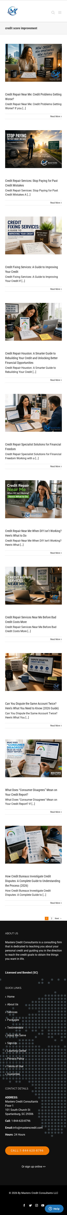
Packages (13, 1020)
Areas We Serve (16, 1035)
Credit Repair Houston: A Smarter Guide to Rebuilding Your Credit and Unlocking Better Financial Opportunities (31, 358)
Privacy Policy (15, 1058)
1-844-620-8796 (20, 1120)
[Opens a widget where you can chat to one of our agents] (54, 1209)
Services (12, 1012)
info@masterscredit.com (28, 1127)
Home (10, 996)
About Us (12, 1004)
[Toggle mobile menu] (60, 12)
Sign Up (12, 1043)
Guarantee (13, 1074)
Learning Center (16, 1050)
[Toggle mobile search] (53, 12)
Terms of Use (15, 1066)
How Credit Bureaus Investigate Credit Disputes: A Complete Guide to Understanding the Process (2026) (32, 880)
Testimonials (15, 1027)
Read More (55, 116)
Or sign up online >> (34, 1166)
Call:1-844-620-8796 (27, 1150)
